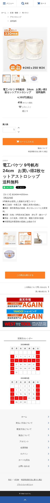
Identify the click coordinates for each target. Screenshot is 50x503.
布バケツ (25, 13)
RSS (9, 480)
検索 (26, 3)
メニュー (10, 3)
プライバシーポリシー (25, 484)
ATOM (16, 480)
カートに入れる (26, 141)
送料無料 (13, 21)
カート (43, 3)
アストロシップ (15, 17)
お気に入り (26, 107)
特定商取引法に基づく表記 (37, 151)
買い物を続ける (41, 291)
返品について (42, 148)
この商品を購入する (25, 275)
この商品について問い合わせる (35, 287)
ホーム (3, 13)
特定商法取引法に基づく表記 (31, 480)
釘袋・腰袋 (14, 13)
